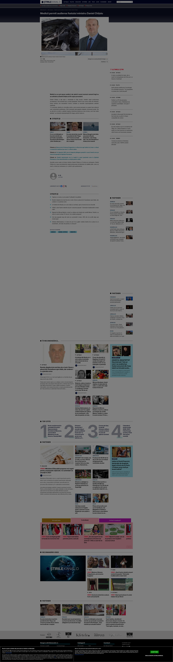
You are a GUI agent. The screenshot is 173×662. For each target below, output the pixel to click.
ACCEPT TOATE (154, 651)
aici (55, 656)
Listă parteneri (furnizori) (79, 654)
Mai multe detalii (9, 652)
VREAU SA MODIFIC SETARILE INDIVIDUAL (154, 655)
